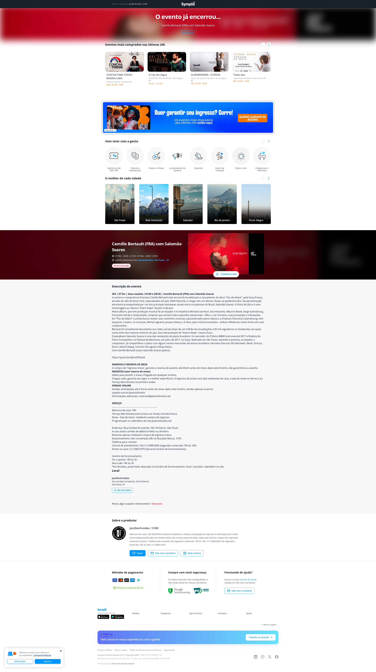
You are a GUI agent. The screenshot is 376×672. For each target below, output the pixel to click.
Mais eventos (194, 553)
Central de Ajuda (248, 579)
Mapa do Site (169, 650)
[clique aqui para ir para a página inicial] (188, 4)
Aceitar (48, 661)
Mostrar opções (269, 624)
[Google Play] (117, 617)
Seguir (140, 553)
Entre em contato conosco (123, 663)
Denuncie (157, 503)
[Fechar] (61, 651)
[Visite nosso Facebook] (276, 657)
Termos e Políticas (105, 650)
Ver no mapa (124, 490)
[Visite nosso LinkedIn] (255, 657)
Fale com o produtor (165, 553)
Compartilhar (228, 274)
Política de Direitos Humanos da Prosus (146, 650)
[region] (34, 657)
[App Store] (103, 617)
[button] (12, 654)
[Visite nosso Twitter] (269, 657)
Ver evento (188, 33)
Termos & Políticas (42, 655)
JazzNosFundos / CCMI (138, 4)
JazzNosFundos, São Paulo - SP (153, 260)
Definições (20, 661)
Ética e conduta (121, 650)
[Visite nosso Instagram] (262, 657)
